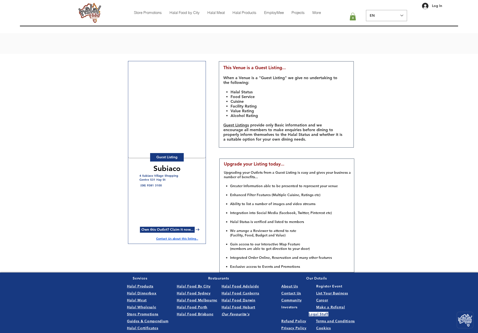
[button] (353, 16)
